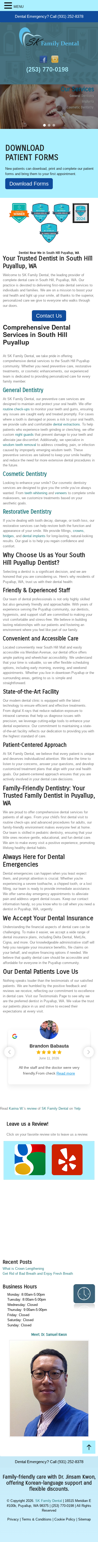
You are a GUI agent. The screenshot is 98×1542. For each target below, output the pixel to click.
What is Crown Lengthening (23, 1269)
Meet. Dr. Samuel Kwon (49, 1334)
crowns (78, 531)
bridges (8, 536)
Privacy (13, 1519)
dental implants (33, 536)
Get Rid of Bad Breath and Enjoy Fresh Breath (38, 1274)
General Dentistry (23, 390)
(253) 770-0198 (47, 69)
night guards (24, 435)
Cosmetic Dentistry (25, 474)
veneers (61, 493)
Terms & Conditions (36, 1519)
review (32, 1108)
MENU (19, 7)
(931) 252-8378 (70, 16)
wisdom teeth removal (19, 445)
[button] (44, 125)
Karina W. (16, 1108)
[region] (49, 106)
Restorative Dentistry (27, 512)
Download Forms (29, 184)
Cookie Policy (64, 1519)
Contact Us (49, 316)
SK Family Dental (55, 1108)
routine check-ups (16, 409)
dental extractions (66, 424)
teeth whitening (36, 493)
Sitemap (84, 1519)
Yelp (77, 1108)
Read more (65, 1073)
